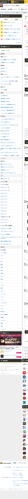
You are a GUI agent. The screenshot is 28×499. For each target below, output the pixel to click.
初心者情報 (10, 9)
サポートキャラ (4, 222)
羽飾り (2, 273)
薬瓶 (2, 288)
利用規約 (14, 463)
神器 (2, 279)
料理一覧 (2, 311)
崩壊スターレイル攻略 (17, 473)
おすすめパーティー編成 (6, 228)
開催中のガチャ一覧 (5, 178)
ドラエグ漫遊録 (4, 89)
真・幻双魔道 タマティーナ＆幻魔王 (8, 59)
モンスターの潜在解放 (5, 234)
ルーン (2, 297)
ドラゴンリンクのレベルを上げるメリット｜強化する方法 (10, 237)
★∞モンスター (4, 193)
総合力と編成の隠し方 (5, 139)
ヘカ (2, 282)
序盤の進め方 (3, 9)
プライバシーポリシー (23, 463)
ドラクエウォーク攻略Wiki (18, 475)
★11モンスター (4, 208)
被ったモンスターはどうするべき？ (8, 142)
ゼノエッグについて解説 (6, 84)
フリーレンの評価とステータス (10, 35)
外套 (2, 267)
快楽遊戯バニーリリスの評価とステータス (12, 32)
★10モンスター (4, 211)
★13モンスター (4, 202)
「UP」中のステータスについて (7, 231)
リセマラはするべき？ (5, 133)
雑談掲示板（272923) (5, 98)
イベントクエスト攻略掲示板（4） (8, 113)
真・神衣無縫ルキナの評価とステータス (12, 39)
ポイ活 (8, 2)
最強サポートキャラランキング (7, 167)
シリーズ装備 (3, 252)
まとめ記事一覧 (4, 95)
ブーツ (2, 299)
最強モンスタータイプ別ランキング (8, 173)
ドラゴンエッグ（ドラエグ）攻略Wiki (20, 483)
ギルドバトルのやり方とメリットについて (9, 152)
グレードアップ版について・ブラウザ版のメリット (10, 77)
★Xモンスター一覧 (8, 25)
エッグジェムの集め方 (5, 128)
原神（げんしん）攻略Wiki (18, 477)
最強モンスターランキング (9, 22)
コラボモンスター (4, 219)
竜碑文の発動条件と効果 (6, 241)
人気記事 (5, 19)
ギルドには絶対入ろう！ (6, 122)
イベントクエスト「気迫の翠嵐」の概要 (9, 81)
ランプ (2, 291)
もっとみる (18, 42)
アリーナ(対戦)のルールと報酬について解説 (10, 155)
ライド (2, 308)
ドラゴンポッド (4, 302)
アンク (2, 276)
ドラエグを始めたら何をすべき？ (8, 119)
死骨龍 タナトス (4, 68)
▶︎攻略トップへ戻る (5, 50)
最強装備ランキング (5, 170)
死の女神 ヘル (4, 71)
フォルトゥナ (3, 329)
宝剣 (2, 270)
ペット (2, 258)
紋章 (2, 326)
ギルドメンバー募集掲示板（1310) (8, 104)
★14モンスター (4, 199)
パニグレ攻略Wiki (16, 485)
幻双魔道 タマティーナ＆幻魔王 (7, 62)
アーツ (2, 305)
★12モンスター (4, 205)
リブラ (2, 285)
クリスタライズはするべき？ (7, 145)
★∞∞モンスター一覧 (5, 190)
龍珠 (2, 323)
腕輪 (2, 264)
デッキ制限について (5, 136)
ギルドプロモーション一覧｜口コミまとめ (9, 125)
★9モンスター (4, 213)
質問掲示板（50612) (5, 101)
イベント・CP (17, 9)
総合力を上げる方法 (5, 130)
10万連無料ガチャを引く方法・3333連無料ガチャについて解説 (13, 29)
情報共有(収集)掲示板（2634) (7, 107)
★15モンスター (4, 196)
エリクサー (3, 320)
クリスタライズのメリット (6, 244)
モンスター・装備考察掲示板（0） (8, 110)
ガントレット (3, 294)
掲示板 (16, 19)
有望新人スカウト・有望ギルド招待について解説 (10, 149)
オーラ (2, 255)
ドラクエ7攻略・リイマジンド (19, 470)
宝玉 (2, 261)
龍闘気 (2, 317)
